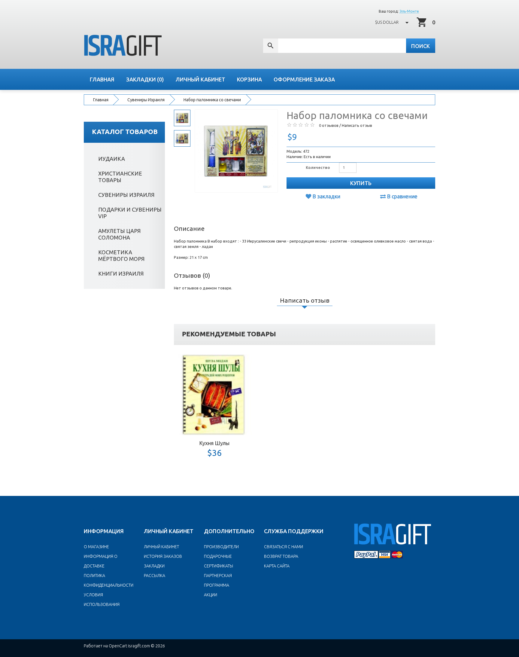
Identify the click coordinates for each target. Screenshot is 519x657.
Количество (318, 167)
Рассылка (154, 575)
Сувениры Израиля (146, 99)
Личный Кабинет (161, 546)
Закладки (154, 566)
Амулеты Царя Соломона (119, 234)
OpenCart (118, 645)
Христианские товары (120, 176)
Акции (210, 594)
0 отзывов (328, 125)
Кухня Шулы (214, 443)
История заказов (163, 556)
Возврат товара (281, 556)
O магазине (96, 546)
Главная (100, 99)
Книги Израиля (121, 273)
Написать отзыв (357, 125)
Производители (221, 546)
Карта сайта (277, 566)
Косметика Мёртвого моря (121, 255)
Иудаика (111, 159)
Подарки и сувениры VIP (130, 212)
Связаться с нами (283, 546)
